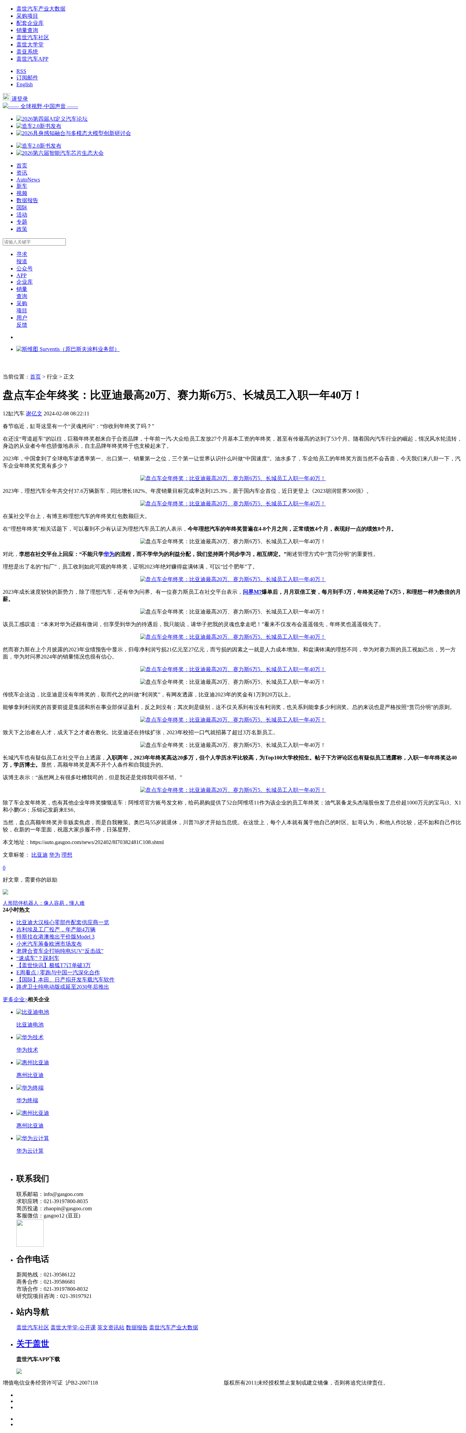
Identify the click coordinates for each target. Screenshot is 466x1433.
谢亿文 (34, 413)
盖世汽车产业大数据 (40, 9)
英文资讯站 (111, 1327)
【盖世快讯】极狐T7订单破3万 (53, 965)
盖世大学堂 (30, 44)
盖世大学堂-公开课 (73, 1327)
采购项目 (27, 16)
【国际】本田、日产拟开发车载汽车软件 (65, 980)
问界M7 (252, 592)
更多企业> (15, 999)
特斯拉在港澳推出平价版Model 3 (55, 937)
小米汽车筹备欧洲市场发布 (49, 944)
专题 (21, 222)
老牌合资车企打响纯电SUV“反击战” (59, 951)
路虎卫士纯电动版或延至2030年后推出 (62, 987)
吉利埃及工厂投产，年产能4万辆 (56, 929)
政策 (21, 229)
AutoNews (28, 179)
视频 (21, 193)
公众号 (24, 268)
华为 (109, 554)
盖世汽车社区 (32, 37)
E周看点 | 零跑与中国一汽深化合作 (58, 972)
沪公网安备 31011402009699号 (187, 1383)
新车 (21, 186)
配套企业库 (30, 23)
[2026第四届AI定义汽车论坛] (52, 119)
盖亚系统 (27, 52)
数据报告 (27, 200)
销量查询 (27, 30)
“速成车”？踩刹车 (37, 958)
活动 (21, 215)
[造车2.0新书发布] (38, 126)
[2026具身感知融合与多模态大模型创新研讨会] (73, 133)
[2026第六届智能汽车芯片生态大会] (60, 153)
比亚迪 (39, 855)
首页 (21, 165)
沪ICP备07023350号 (126, 1383)
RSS (21, 71)
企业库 (24, 282)
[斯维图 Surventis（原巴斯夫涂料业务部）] (68, 349)
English (24, 84)
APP (21, 275)
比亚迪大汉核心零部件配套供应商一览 (62, 922)
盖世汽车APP (32, 59)
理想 (66, 855)
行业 (52, 377)
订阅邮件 (27, 77)
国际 (21, 207)
